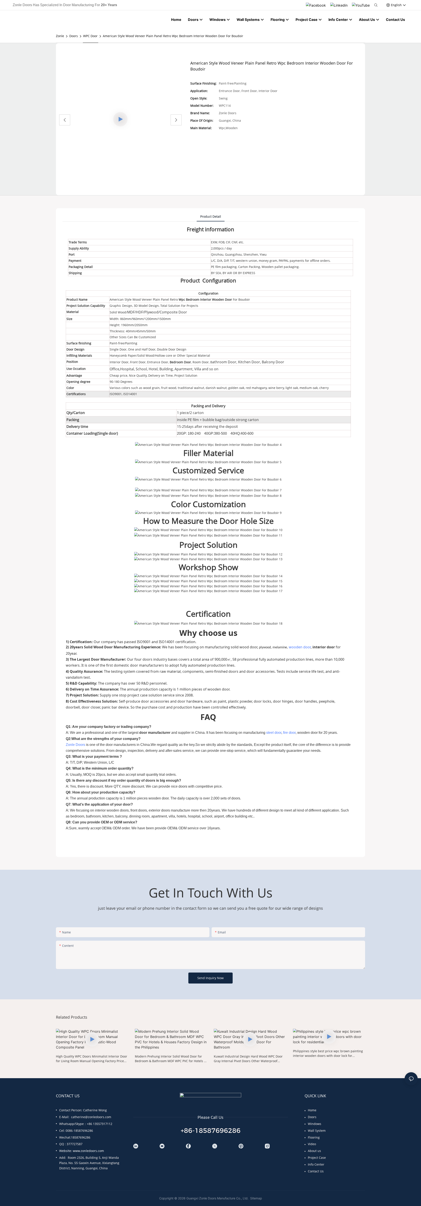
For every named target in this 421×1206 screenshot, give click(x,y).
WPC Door (90, 36)
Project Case (317, 1157)
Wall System (317, 1130)
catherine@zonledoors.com (91, 1117)
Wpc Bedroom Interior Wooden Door (206, 299)
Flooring (314, 1137)
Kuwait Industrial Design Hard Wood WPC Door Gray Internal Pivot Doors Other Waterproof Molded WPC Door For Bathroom (248, 1058)
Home (312, 1110)
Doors (73, 36)
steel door (273, 732)
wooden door (300, 647)
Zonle (60, 36)
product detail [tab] (210, 216)
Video (312, 1144)
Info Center (316, 1164)
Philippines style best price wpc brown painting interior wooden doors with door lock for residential (328, 1053)
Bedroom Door (180, 362)
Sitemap (255, 1198)
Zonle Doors (75, 745)
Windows (314, 1124)
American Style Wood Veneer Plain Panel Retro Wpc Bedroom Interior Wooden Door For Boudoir (173, 36)
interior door (323, 647)
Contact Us (316, 1171)
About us (314, 1151)
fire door (289, 732)
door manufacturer (154, 732)
